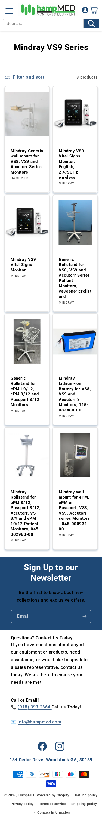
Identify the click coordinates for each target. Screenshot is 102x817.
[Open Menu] (9, 11)
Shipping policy (84, 804)
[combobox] (43, 23)
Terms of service (52, 804)
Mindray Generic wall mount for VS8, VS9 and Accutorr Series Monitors (27, 161)
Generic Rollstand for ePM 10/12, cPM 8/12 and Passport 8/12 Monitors (25, 391)
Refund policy (86, 795)
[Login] (85, 11)
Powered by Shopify (53, 795)
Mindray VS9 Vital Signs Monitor (23, 264)
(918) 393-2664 (34, 707)
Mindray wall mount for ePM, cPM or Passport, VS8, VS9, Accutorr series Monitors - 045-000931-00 (74, 511)
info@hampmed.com (39, 722)
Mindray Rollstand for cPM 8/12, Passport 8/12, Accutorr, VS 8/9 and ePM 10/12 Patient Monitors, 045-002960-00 (26, 513)
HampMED (27, 795)
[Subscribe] (84, 616)
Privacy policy (22, 804)
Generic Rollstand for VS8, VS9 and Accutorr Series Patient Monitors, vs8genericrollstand (75, 278)
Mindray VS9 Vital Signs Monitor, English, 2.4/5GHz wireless (71, 164)
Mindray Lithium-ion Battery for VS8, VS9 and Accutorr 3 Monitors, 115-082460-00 (75, 394)
